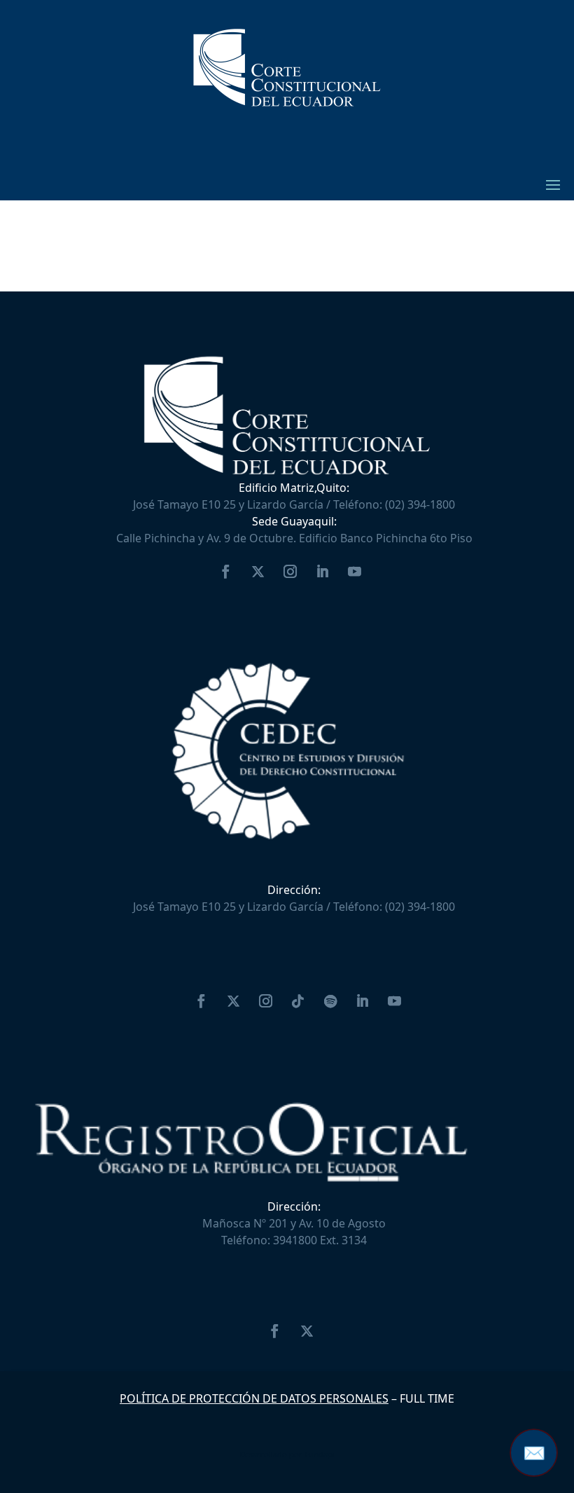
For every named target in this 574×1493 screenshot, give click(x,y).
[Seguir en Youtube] (354, 571)
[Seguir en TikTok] (298, 1001)
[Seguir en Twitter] (257, 571)
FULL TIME (427, 1398)
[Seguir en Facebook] (225, 571)
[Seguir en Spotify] (330, 1001)
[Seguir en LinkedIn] (322, 571)
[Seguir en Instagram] (289, 571)
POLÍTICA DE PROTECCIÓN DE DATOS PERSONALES (254, 1398)
